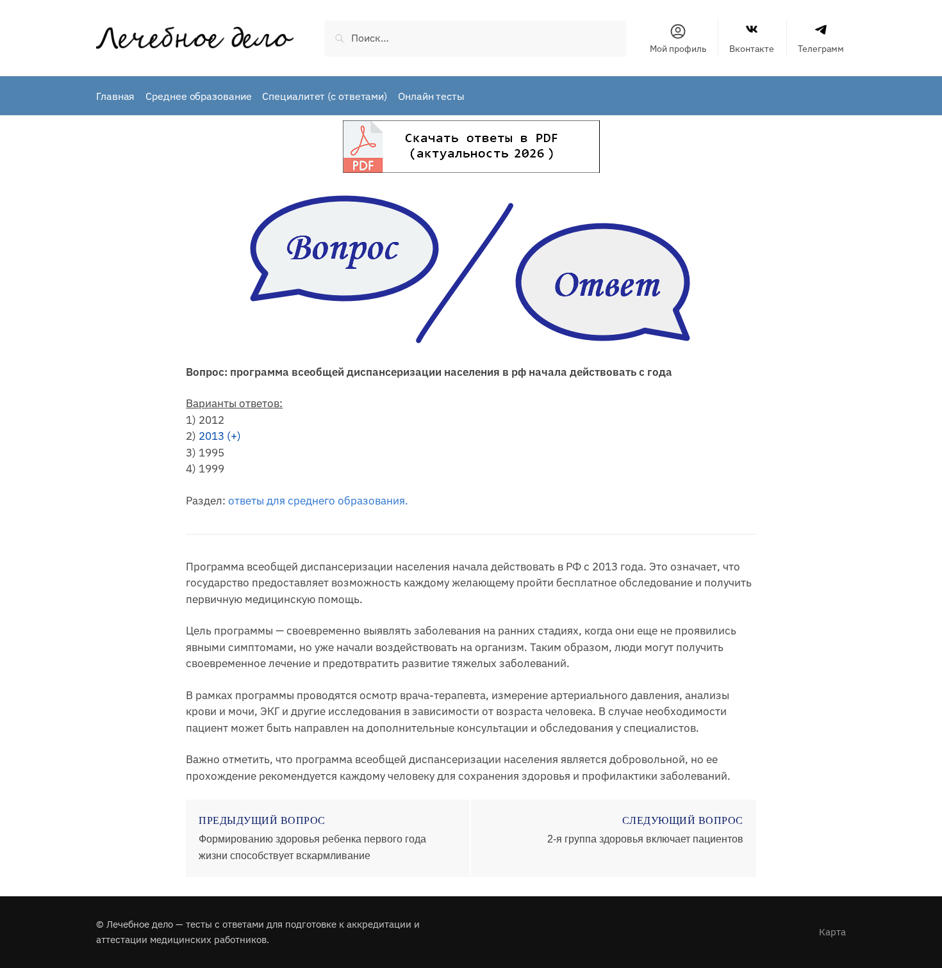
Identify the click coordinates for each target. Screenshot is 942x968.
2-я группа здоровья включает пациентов (645, 839)
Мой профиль (678, 48)
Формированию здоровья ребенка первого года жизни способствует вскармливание (312, 847)
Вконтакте (751, 48)
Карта (832, 932)
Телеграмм (821, 48)
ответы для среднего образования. (318, 501)
